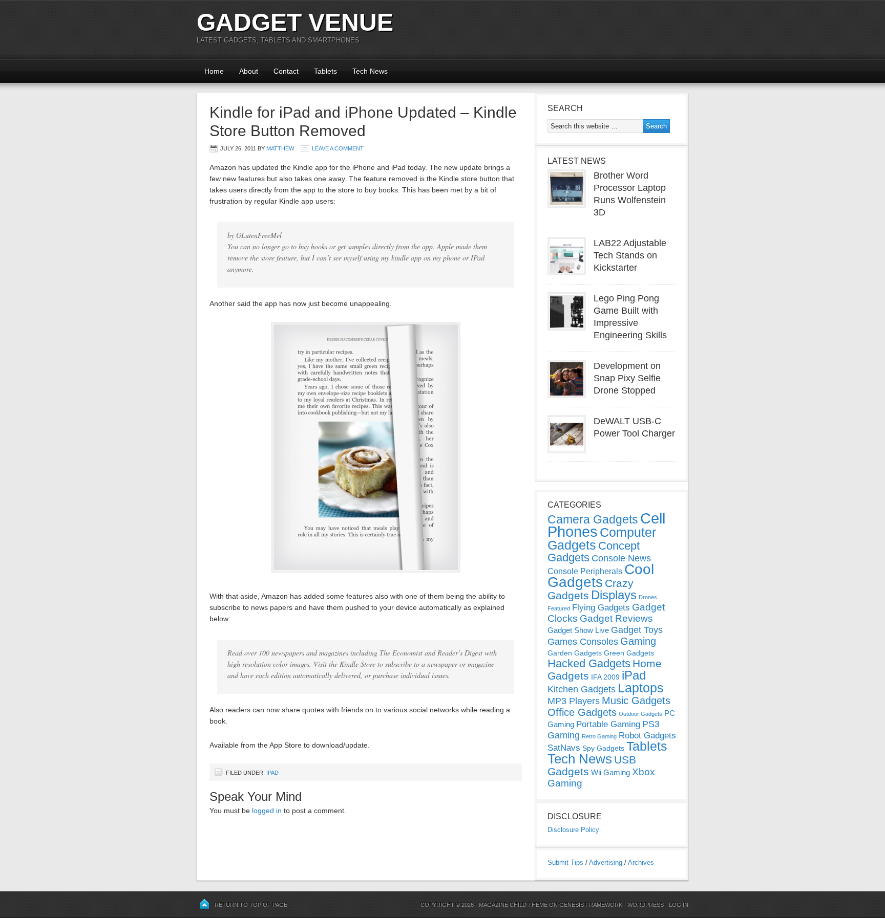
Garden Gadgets (574, 653)
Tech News (370, 71)
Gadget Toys (637, 630)
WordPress (645, 905)
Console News (621, 558)
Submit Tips (565, 862)
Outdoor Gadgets (640, 714)
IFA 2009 (605, 677)
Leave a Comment (338, 148)
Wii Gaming (610, 772)
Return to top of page (251, 905)
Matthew (280, 148)
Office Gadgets (582, 712)
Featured (558, 608)
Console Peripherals (584, 571)
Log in (678, 905)
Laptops (641, 688)
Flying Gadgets (601, 607)
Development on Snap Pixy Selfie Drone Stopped (627, 378)
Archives (641, 862)
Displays (614, 595)
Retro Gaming (599, 736)
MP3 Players (573, 701)
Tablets (325, 71)
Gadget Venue (295, 22)
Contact (286, 71)
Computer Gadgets (601, 538)
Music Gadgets (636, 700)
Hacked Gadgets (588, 663)
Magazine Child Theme (513, 905)
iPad (272, 773)
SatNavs (563, 747)
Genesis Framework (590, 905)
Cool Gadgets (600, 575)
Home (214, 71)
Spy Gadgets (603, 748)
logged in (267, 810)
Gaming (638, 641)
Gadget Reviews (616, 618)
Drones (648, 597)
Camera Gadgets (592, 519)
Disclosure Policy (573, 830)
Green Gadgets (629, 653)
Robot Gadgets (647, 735)
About (248, 71)
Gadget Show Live (578, 630)
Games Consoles (582, 642)
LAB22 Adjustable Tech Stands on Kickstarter (630, 255)
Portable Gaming (608, 724)
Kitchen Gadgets (581, 689)
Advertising (605, 862)
